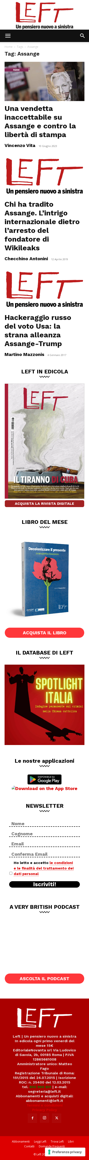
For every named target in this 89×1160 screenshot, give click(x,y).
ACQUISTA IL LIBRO (44, 632)
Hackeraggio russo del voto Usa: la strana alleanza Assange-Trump (38, 330)
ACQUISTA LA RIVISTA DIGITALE (44, 503)
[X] (56, 1118)
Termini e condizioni (44, 1105)
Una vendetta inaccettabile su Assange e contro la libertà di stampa (40, 121)
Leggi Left (40, 1141)
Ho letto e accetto (43, 868)
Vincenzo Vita (20, 145)
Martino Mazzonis (24, 354)
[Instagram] (44, 1118)
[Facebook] (32, 1118)
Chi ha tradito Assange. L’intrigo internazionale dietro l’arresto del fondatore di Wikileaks (42, 226)
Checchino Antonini (26, 258)
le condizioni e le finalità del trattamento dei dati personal (43, 868)
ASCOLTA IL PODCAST (44, 978)
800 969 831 (40, 1087)
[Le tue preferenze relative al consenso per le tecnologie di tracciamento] (65, 1152)
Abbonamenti (21, 1141)
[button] (7, 36)
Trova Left (57, 1141)
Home (9, 47)
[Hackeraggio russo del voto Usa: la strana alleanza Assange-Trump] (44, 290)
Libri (71, 1141)
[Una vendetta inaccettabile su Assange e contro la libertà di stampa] (44, 81)
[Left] (44, 15)
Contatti (29, 1146)
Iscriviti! (44, 884)
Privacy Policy (44, 1110)
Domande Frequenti (52, 1146)
